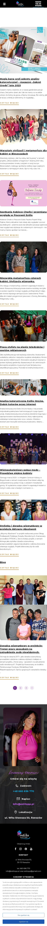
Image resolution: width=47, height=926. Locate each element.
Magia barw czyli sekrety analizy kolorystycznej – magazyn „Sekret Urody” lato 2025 (20, 82)
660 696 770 (25, 868)
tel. (18, 868)
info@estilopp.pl (23, 804)
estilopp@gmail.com (32, 871)
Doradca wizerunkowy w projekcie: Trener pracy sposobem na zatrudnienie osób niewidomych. (21, 649)
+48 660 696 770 (23, 791)
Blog (3, 562)
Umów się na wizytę (38, 3)
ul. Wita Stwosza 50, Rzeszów (23, 817)
